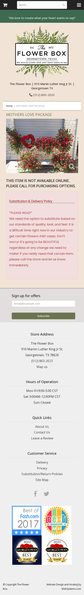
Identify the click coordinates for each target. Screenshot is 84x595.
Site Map (42, 480)
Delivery (42, 462)
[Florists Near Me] (26, 520)
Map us (42, 367)
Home (9, 106)
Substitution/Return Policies (42, 474)
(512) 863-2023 (43, 95)
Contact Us (42, 432)
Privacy (42, 468)
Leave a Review (42, 438)
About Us (42, 426)
